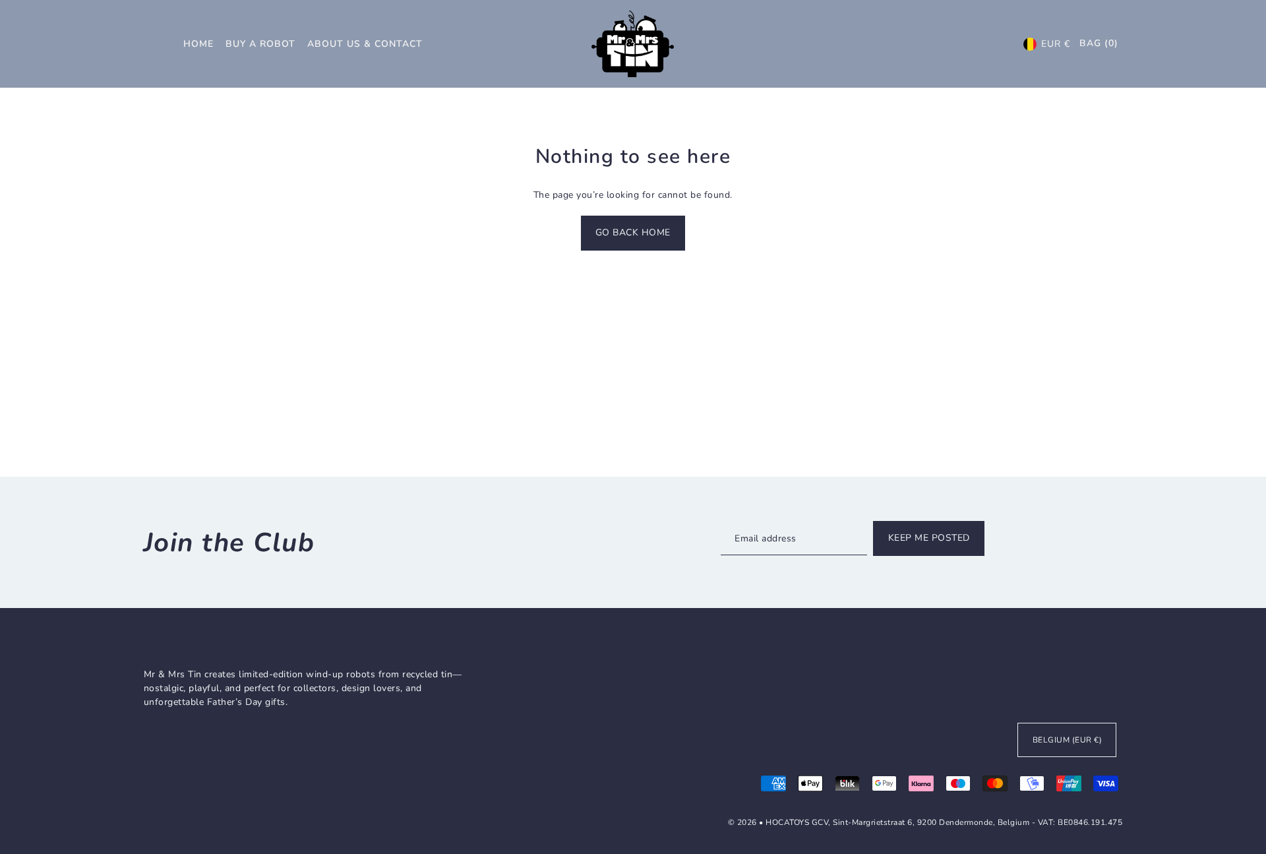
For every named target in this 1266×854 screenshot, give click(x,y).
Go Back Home (633, 232)
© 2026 (744, 822)
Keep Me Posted (929, 538)
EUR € (1055, 44)
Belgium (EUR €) (1067, 740)
